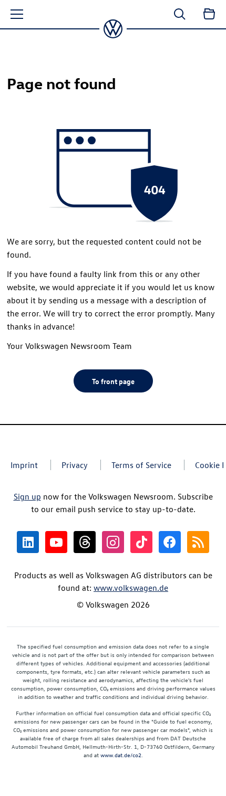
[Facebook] (170, 542)
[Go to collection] (209, 14)
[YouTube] (56, 542)
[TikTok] (141, 542)
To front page (113, 381)
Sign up (27, 496)
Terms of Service (141, 465)
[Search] (179, 14)
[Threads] (85, 542)
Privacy (74, 465)
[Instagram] (113, 542)
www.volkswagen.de (131, 587)
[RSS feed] (198, 542)
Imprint (24, 465)
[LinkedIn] (28, 542)
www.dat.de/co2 (120, 755)
